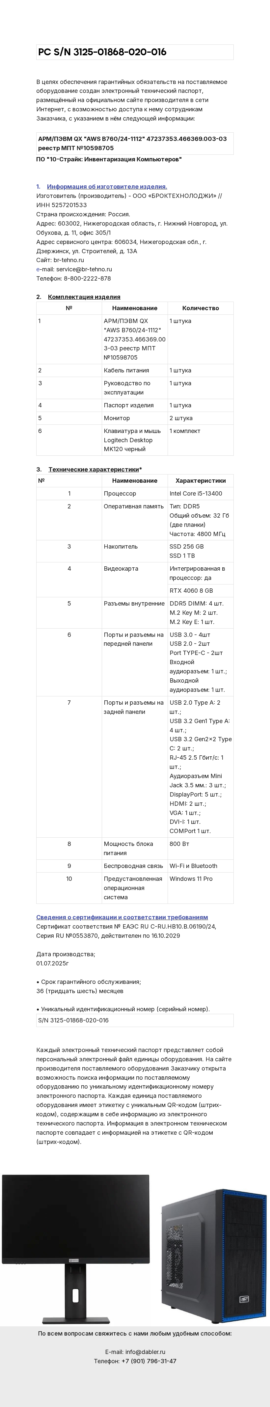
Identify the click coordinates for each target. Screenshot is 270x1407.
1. (41, 186)
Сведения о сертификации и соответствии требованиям (122, 917)
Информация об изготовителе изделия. (107, 186)
